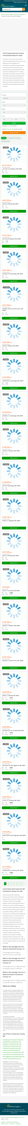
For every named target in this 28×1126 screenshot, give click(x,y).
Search (14, 123)
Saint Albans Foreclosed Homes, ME (13, 1054)
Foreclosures (10, 138)
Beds (3, 102)
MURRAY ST (5, 520)
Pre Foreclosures (17, 138)
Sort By (4, 95)
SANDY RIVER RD (6, 835)
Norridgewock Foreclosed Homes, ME (13, 1056)
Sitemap (3, 1122)
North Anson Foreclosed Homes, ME (13, 1052)
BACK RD (4, 486)
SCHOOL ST (5, 800)
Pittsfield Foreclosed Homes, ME (12, 1046)
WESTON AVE (5, 239)
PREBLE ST (5, 695)
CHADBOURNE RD (6, 870)
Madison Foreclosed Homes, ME (12, 1044)
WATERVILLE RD (6, 765)
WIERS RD (4, 346)
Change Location (14, 132)
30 (8, 129)
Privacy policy (4, 1123)
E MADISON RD (6, 381)
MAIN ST (4, 555)
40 (10, 129)
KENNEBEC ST (5, 416)
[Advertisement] (14, 36)
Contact (12, 1123)
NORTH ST (5, 590)
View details (13, 176)
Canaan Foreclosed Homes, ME (12, 1058)
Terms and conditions (12, 1122)
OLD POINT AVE (6, 169)
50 (12, 129)
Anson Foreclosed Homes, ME (11, 1050)
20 (5, 129)
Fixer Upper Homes (5, 141)
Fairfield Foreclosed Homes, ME (12, 1042)
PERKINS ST (5, 625)
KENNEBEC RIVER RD (7, 309)
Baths (3, 109)
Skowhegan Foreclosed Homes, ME (13, 1040)
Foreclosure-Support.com (14, 1117)
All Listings (3, 138)
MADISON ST (5, 660)
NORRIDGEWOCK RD (7, 730)
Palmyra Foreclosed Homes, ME (12, 1048)
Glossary (18, 1123)
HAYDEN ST (5, 451)
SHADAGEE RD (5, 274)
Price (3, 116)
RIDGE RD (4, 204)
